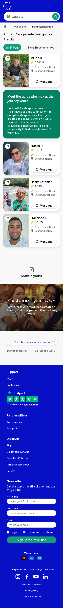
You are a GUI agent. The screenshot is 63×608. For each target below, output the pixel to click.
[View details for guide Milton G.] (31, 70)
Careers (11, 470)
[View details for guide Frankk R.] (31, 158)
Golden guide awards (18, 451)
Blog (9, 445)
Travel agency (14, 422)
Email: (10, 520)
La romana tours (45, 350)
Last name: (12, 508)
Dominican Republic (42, 26)
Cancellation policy (32, 596)
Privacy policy (31, 590)
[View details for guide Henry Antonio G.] (31, 194)
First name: (12, 496)
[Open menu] (55, 6)
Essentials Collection (18, 458)
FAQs (10, 378)
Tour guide (12, 428)
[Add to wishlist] (7, 58)
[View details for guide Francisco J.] (31, 230)
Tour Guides (19, 26)
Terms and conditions (31, 584)
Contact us (13, 384)
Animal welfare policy (18, 464)
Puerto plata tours (18, 350)
